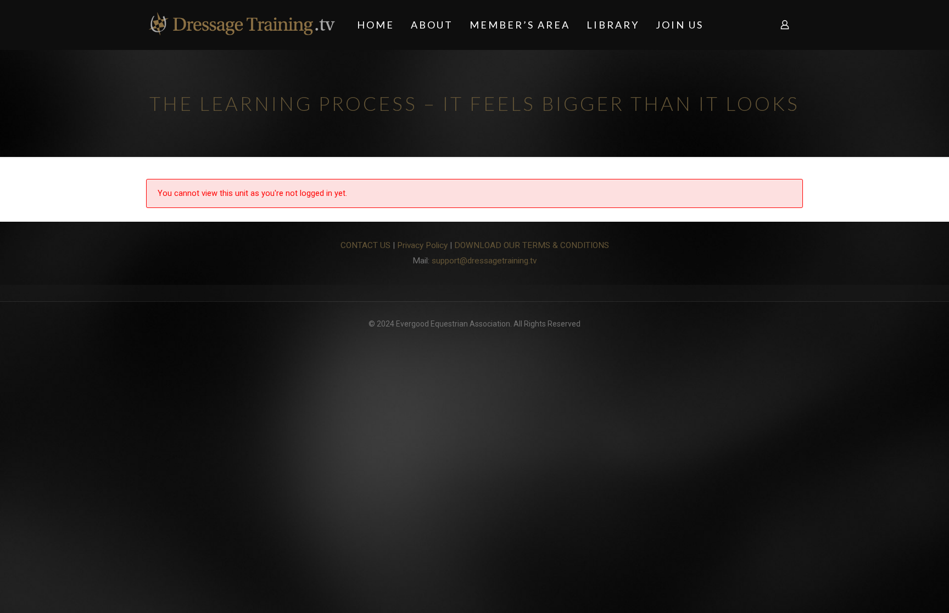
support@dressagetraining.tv (484, 261)
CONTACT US (365, 245)
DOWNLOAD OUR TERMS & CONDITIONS (531, 245)
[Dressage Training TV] (242, 24)
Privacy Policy (422, 245)
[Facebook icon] (475, 341)
